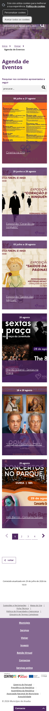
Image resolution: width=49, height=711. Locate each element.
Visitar (17, 46)
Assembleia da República (22, 690)
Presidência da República (22, 687)
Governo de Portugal (22, 684)
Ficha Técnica (23, 608)
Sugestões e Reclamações (14, 605)
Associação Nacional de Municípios (23, 693)
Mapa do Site (36, 605)
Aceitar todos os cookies (17, 19)
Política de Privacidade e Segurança (22, 611)
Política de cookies (35, 6)
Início (4, 46)
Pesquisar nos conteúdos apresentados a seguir (23, 81)
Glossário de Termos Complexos (23, 614)
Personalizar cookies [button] (15, 12)
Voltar (11, 560)
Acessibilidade (24, 696)
